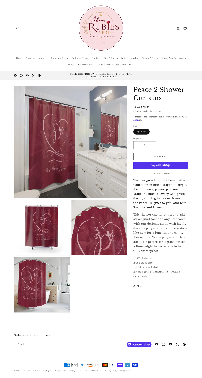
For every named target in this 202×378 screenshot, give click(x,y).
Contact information (92, 371)
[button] (17, 28)
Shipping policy (110, 371)
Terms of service (126, 371)
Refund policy (60, 371)
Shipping (137, 111)
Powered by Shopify (43, 371)
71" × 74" (141, 131)
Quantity (137, 138)
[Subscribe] (67, 344)
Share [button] (140, 286)
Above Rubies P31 (28, 371)
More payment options (160, 173)
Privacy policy (75, 371)
